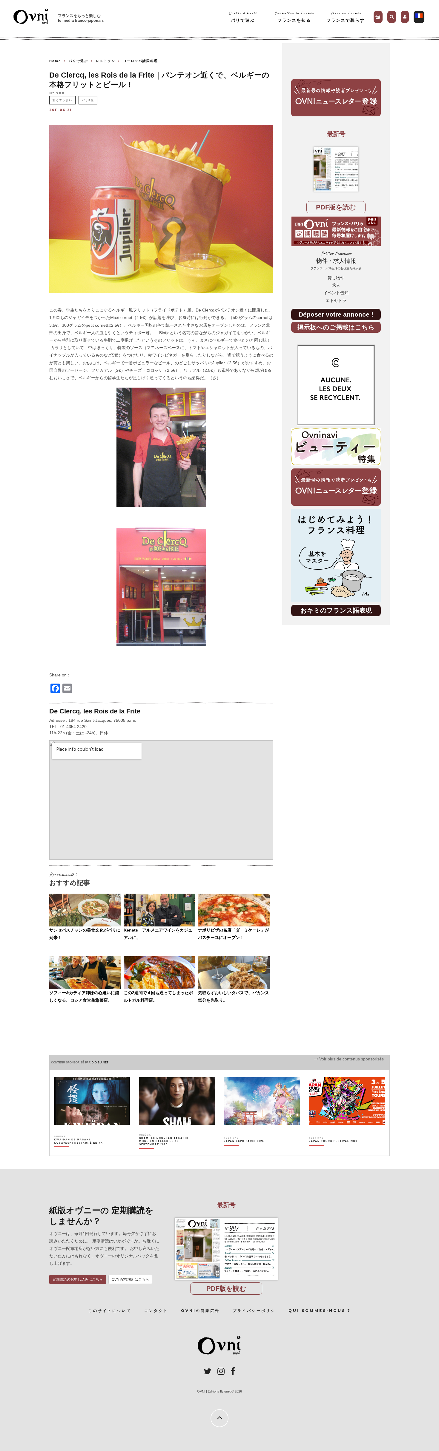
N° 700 (57, 93)
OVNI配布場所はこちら (130, 1279)
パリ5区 (88, 100)
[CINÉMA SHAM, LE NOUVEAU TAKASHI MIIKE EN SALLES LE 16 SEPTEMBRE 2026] (164, 1151)
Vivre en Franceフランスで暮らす (345, 16)
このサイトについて (109, 1310)
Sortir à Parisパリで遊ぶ (243, 16)
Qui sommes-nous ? (319, 1310)
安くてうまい (62, 100)
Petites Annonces (336, 260)
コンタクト (156, 1310)
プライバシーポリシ (254, 1310)
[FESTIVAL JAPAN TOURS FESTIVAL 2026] (333, 1151)
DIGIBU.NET (100, 1062)
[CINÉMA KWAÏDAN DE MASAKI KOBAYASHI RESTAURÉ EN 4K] (79, 1151)
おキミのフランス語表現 (336, 610)
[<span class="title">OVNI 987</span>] (336, 169)
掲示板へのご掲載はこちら (336, 327)
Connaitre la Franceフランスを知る (294, 16)
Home (55, 61)
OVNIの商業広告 (200, 1310)
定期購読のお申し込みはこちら (78, 1279)
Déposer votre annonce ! (336, 314)
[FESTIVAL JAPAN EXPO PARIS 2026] (244, 1151)
